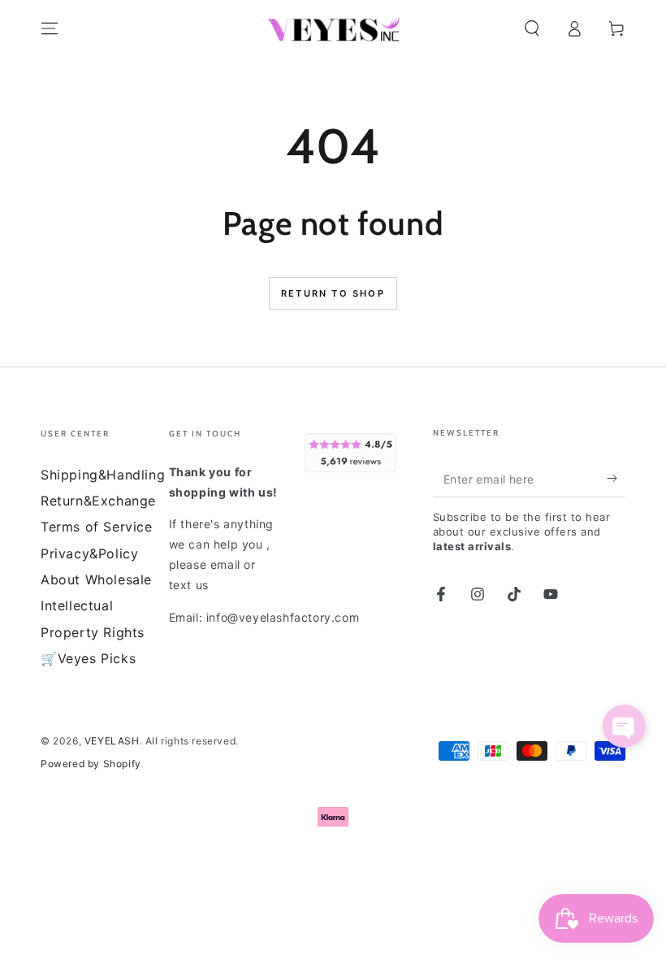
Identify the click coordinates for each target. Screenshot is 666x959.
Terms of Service (97, 527)
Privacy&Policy (89, 553)
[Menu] (49, 28)
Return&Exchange (98, 501)
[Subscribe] (616, 479)
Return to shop (333, 293)
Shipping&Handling (103, 474)
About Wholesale (96, 579)
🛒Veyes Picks (88, 658)
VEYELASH (112, 741)
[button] (532, 28)
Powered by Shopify (91, 763)
